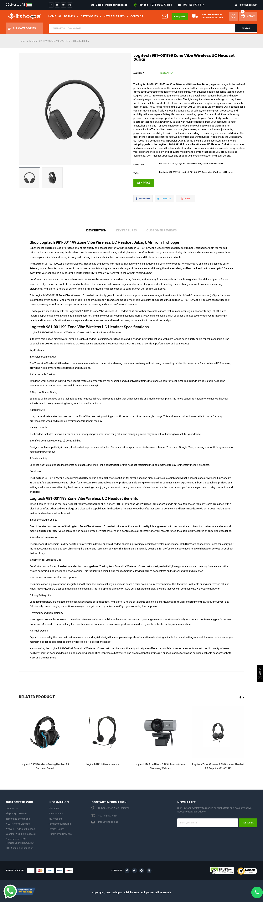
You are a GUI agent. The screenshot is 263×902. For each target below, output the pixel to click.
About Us (54, 808)
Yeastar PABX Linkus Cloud (21, 833)
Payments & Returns (60, 823)
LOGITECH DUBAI (167, 163)
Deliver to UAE (16, 4)
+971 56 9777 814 (107, 815)
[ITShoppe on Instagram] (69, 5)
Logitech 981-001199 (169, 172)
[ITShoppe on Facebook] (51, 5)
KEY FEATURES (126, 230)
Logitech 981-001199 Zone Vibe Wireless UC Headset (207, 172)
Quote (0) (260, 673)
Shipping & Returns (16, 813)
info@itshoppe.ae (108, 821)
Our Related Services (60, 833)
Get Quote (179, 17)
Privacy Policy (56, 828)
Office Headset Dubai (213, 163)
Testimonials (56, 813)
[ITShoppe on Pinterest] (63, 5)
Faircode (166, 892)
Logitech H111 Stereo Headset (103, 764)
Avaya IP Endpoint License (20, 828)
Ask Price (143, 182)
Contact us (12, 808)
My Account (55, 818)
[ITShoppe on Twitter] (57, 5)
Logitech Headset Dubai (189, 163)
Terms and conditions (18, 818)
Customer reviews (161, 230)
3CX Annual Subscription (19, 848)
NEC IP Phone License (18, 823)
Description (96, 230)
